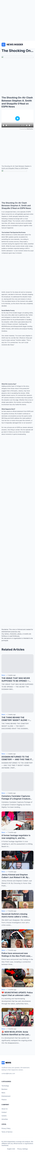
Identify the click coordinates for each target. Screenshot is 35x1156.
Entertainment (6, 1096)
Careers (4, 1116)
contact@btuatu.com (8, 1073)
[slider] (13, 125)
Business (4, 1089)
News (3, 1092)
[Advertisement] (17, 20)
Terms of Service (7, 1132)
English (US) (11, 1149)
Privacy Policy (6, 1128)
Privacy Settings (22, 1149)
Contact (4, 1112)
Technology (5, 1086)
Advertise (5, 1119)
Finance (4, 1099)
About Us (5, 1109)
